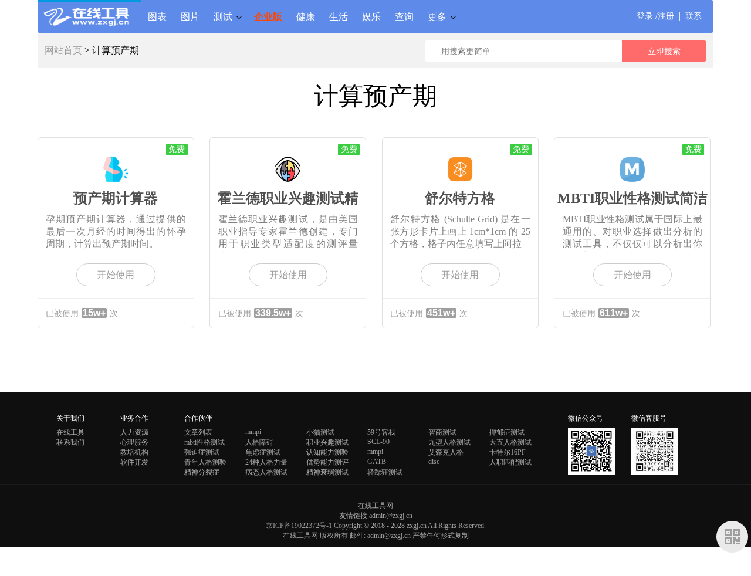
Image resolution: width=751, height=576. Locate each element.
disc (433, 462)
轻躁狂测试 (384, 472)
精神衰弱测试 (327, 472)
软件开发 (134, 462)
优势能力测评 (327, 462)
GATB (376, 462)
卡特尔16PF (507, 452)
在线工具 (70, 432)
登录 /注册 (655, 16)
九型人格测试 (449, 442)
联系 (693, 16)
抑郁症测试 (507, 432)
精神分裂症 (201, 472)
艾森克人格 (446, 452)
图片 (190, 16)
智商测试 (442, 432)
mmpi (253, 432)
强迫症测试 (201, 452)
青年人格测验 (205, 462)
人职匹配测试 (510, 462)
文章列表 (198, 432)
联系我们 (70, 442)
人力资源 (134, 432)
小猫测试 (320, 432)
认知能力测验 (327, 452)
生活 (338, 16)
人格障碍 (259, 442)
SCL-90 (378, 442)
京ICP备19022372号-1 (299, 525)
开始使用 (115, 275)
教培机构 (134, 452)
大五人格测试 (510, 442)
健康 (305, 16)
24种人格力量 (266, 462)
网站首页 (63, 50)
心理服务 (134, 442)
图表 (157, 16)
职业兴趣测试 (327, 442)
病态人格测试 (266, 472)
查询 (404, 16)
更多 (437, 16)
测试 (223, 16)
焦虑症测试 (262, 452)
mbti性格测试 (204, 442)
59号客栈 (381, 432)
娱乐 (371, 16)
